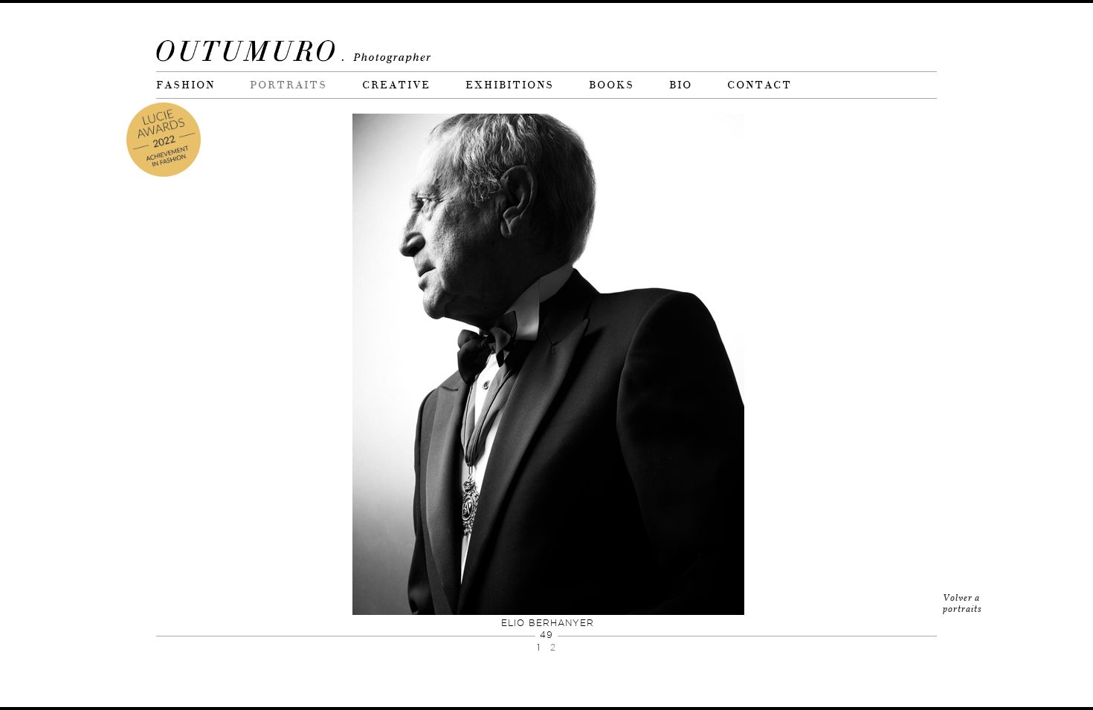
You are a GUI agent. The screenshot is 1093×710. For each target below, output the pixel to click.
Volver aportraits (962, 603)
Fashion (185, 85)
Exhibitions (509, 85)
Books (611, 85)
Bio (680, 85)
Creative (396, 85)
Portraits (288, 85)
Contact (759, 85)
